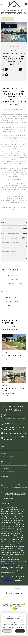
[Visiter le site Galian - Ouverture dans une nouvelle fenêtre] (7, 605)
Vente (20, 10)
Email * (4, 461)
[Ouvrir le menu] (26, 4)
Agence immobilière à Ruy (9, 10)
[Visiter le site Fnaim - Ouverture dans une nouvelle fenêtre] (14, 609)
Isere (2, 12)
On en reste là (20, 614)
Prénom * (4, 453)
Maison (20, 12)
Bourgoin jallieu (10, 12)
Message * (5, 476)
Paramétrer (7, 631)
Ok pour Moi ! (20, 631)
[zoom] (14, 32)
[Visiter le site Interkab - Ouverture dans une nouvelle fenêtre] (19, 605)
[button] (2, 37)
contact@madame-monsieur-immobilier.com (15, 428)
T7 (24, 12)
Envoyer (5, 503)
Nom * (3, 446)
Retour (9, 19)
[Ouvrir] (2, 4)
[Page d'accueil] (14, 4)
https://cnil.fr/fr (21, 545)
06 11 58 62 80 (8, 424)
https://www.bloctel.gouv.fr (9, 565)
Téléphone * (5, 468)
